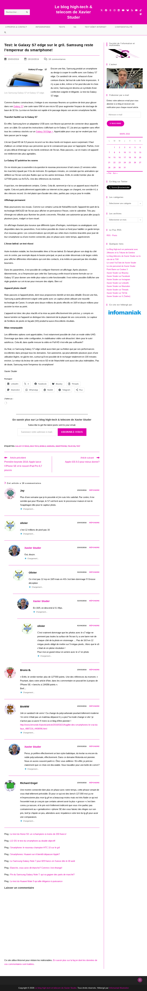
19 (135, 157)
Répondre (94, 490)
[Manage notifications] (140, 980)
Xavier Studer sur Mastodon (118, 286)
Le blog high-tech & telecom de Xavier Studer (73, 12)
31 (125, 167)
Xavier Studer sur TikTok (117, 293)
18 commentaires (57, 59)
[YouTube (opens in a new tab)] (123, 10)
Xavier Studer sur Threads (117, 290)
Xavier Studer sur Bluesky (117, 273)
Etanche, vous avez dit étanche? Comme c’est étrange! (36, 868)
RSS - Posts (112, 235)
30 (120, 167)
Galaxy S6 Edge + (44, 131)
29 (114, 167)
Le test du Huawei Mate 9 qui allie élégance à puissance (36, 881)
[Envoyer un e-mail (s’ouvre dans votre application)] (136, 10)
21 (109, 162)
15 (114, 157)
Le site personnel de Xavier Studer (121, 266)
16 (120, 157)
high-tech (34, 446)
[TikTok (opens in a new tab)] (141, 10)
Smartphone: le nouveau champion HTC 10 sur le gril (35, 847)
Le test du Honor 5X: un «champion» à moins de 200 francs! (38, 834)
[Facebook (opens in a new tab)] (106, 10)
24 (125, 162)
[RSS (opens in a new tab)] (132, 10)
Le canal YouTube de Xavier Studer (121, 263)
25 (130, 162)
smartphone (61, 446)
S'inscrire (115, 123)
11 (130, 152)
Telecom (71, 446)
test (78, 446)
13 (140, 152)
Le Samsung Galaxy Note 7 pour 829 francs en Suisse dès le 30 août (42, 861)
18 (130, 157)
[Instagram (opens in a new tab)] (114, 10)
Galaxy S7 (18, 106)
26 (135, 162)
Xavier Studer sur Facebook (118, 276)
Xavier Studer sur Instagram (118, 279)
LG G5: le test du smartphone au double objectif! (32, 841)
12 (135, 152)
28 (109, 167)
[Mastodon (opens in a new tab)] (141, 14)
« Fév (109, 173)
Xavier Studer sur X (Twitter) (118, 296)
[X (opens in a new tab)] (101, 10)
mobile (43, 446)
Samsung (51, 446)
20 (140, 157)
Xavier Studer (32, 547)
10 (125, 152)
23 (120, 162)
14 (109, 157)
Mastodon (124, 988)
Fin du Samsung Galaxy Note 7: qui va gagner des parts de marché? (42, 874)
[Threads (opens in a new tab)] (110, 10)
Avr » (115, 173)
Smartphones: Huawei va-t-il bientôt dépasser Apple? (35, 854)
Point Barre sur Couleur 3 (117, 269)
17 (125, 157)
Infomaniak (114, 988)
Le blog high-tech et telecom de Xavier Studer (55, 988)
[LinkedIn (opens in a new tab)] (119, 10)
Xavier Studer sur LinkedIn (118, 283)
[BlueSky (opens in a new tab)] (127, 10)
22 (114, 162)
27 (140, 162)
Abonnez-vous (72, 432)
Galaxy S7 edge (22, 446)
